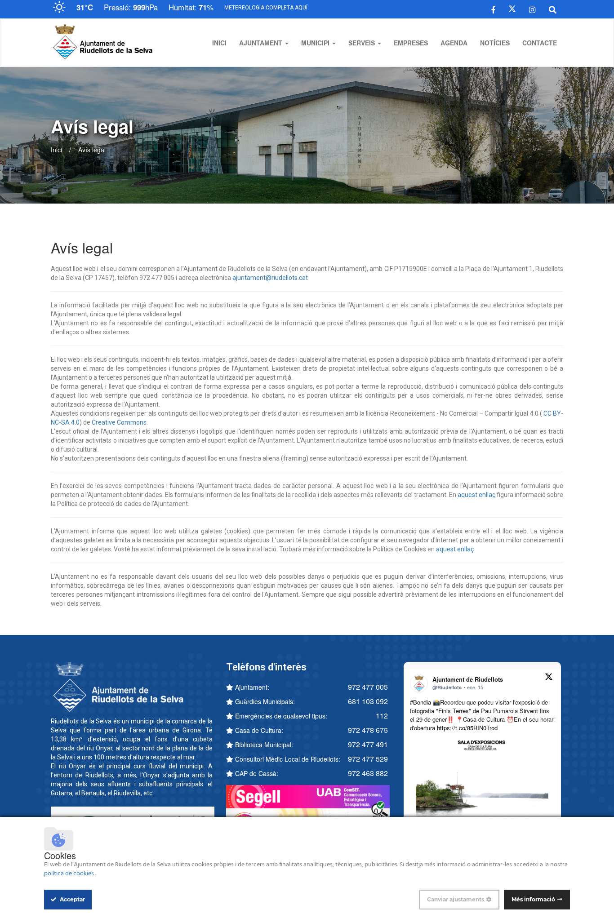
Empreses (411, 42)
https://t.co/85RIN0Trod (467, 727)
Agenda (453, 42)
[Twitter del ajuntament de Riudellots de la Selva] (512, 8)
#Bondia (420, 702)
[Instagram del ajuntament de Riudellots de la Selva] (532, 8)
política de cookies (69, 874)
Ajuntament (261, 42)
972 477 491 (368, 744)
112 (382, 715)
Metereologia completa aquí (265, 7)
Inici (219, 42)
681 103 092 (368, 701)
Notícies (495, 42)
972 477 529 (368, 759)
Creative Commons (119, 422)
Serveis (362, 42)
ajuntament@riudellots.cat (270, 277)
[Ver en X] (549, 678)
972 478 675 (368, 730)
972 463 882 (368, 773)
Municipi (316, 42)
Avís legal (92, 149)
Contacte (539, 42)
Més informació (533, 899)
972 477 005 (368, 687)
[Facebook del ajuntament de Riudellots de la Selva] (493, 8)
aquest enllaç (476, 494)
